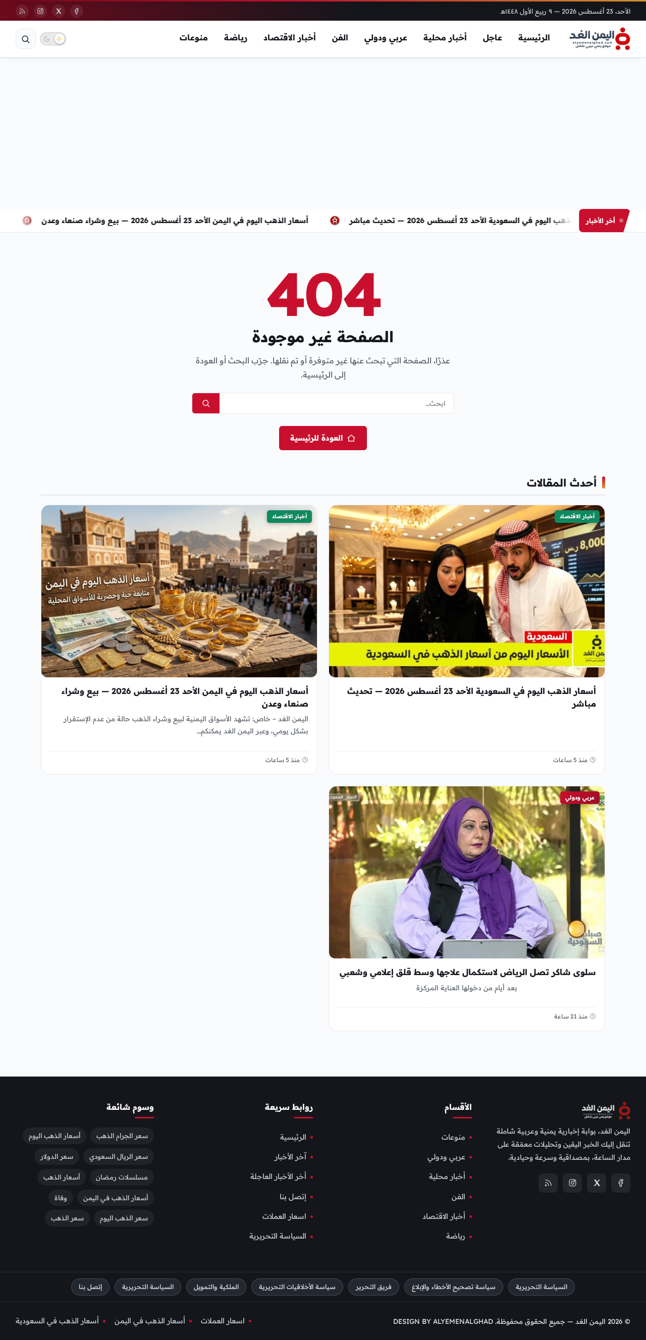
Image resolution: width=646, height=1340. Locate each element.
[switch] (53, 38)
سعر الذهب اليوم (124, 1218)
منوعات (194, 37)
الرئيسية (534, 37)
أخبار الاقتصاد (289, 37)
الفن (340, 37)
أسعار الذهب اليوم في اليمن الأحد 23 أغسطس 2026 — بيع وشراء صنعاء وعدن (190, 220)
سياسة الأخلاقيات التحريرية (297, 1287)
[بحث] (26, 39)
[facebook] (76, 11)
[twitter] (58, 11)
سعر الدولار (56, 1156)
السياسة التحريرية (277, 1236)
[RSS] (22, 11)
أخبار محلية (445, 37)
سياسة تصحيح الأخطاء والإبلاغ (454, 1287)
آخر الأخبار (290, 1156)
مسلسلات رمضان (122, 1177)
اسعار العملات (284, 1216)
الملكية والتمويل (216, 1287)
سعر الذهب (67, 1218)
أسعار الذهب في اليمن (115, 1198)
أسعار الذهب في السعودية (57, 1320)
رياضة (235, 37)
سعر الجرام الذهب (122, 1136)
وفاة (61, 1198)
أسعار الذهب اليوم (54, 1136)
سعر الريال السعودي (118, 1156)
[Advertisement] (323, 133)
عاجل (492, 37)
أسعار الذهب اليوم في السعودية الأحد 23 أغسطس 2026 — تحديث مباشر (488, 220)
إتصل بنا (293, 1196)
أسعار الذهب (61, 1177)
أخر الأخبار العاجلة (278, 1177)
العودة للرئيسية (316, 438)
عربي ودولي (385, 37)
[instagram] (40, 11)
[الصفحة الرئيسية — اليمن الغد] (599, 38)
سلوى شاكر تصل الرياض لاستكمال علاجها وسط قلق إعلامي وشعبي (468, 972)
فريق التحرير (374, 1287)
